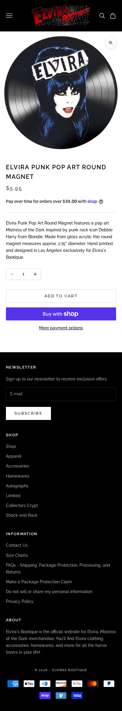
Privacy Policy (19, 601)
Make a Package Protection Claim (39, 581)
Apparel (13, 456)
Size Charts (17, 555)
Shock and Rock (22, 515)
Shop (11, 446)
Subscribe (28, 413)
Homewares (17, 476)
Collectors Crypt (22, 505)
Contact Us (17, 545)
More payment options (61, 328)
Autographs (17, 486)
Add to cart (61, 296)
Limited (13, 495)
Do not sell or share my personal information (49, 591)
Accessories (17, 466)
